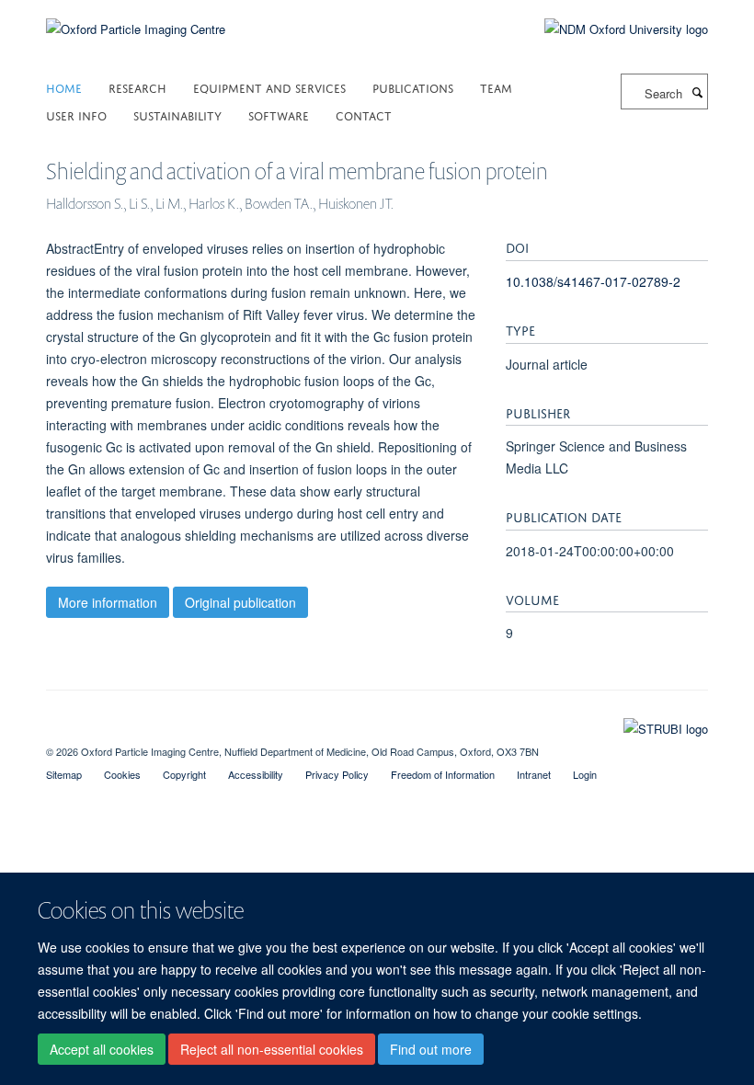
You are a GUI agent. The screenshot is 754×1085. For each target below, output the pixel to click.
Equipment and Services (269, 87)
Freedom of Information (443, 774)
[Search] (697, 92)
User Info (76, 114)
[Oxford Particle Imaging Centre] (135, 27)
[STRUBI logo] (377, 724)
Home (64, 87)
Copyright (184, 774)
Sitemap (64, 774)
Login (585, 774)
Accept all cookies (102, 1049)
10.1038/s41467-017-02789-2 (593, 281)
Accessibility (255, 774)
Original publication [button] (240, 602)
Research (137, 87)
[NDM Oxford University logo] (612, 29)
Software (278, 114)
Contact (364, 114)
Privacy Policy (337, 774)
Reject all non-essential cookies (271, 1049)
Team (496, 87)
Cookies (122, 774)
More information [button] (107, 602)
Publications (412, 87)
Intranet (534, 774)
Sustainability (177, 114)
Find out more (431, 1049)
